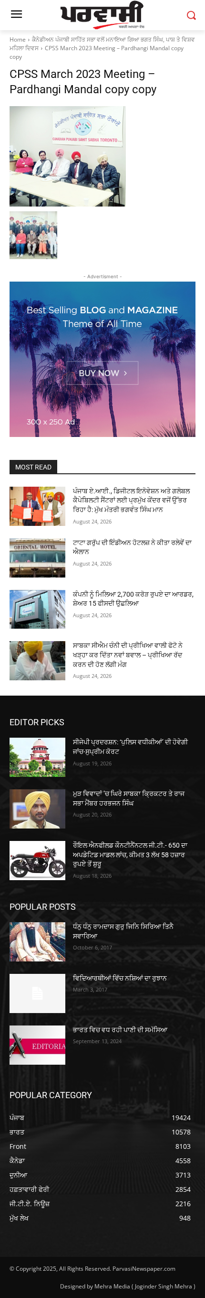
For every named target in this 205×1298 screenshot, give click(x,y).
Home (18, 39)
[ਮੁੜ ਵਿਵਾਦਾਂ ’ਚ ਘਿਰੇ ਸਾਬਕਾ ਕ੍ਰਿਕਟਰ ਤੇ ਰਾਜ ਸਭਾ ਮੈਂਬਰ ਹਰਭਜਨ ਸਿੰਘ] (37, 809)
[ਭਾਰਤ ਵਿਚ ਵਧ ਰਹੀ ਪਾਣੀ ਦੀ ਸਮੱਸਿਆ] (37, 1045)
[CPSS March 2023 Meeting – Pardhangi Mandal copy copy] (102, 156)
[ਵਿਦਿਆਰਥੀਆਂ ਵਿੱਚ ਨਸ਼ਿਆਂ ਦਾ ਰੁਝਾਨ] (37, 993)
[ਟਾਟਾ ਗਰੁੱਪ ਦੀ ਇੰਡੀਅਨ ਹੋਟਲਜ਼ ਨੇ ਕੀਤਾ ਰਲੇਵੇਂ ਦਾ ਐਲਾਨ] (37, 558)
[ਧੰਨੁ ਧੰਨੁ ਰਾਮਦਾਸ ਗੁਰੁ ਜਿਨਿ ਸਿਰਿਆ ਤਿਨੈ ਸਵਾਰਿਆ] (37, 941)
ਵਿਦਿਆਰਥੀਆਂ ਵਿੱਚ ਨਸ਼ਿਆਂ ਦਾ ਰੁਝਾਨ (120, 978)
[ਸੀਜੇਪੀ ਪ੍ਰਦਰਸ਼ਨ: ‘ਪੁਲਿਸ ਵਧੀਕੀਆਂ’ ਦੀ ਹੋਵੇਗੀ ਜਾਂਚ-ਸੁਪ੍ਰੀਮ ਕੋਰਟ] (37, 757)
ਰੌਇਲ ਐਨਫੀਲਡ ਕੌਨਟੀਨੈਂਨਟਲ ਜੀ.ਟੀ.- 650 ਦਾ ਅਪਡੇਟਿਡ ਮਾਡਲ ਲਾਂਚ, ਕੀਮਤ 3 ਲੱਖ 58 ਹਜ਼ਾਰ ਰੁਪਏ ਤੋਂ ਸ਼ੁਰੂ (130, 854)
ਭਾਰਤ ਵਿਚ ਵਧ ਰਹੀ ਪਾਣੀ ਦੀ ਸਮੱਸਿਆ (120, 1030)
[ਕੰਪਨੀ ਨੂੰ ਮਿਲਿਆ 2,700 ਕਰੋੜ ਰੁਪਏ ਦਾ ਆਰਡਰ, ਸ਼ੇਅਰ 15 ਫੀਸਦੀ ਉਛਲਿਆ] (37, 609)
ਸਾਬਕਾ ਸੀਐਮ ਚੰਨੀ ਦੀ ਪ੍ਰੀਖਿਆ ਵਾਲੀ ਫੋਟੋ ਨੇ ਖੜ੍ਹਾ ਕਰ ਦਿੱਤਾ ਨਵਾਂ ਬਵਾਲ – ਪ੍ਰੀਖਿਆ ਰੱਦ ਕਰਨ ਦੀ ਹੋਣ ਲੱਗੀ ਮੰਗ (128, 655)
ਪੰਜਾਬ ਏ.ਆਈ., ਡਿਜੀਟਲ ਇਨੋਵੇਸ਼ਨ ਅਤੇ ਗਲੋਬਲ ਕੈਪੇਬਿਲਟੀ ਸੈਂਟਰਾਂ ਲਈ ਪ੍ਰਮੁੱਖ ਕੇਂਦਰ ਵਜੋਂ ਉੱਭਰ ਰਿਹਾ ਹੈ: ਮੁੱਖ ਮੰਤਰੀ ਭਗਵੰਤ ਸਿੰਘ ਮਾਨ (131, 500)
